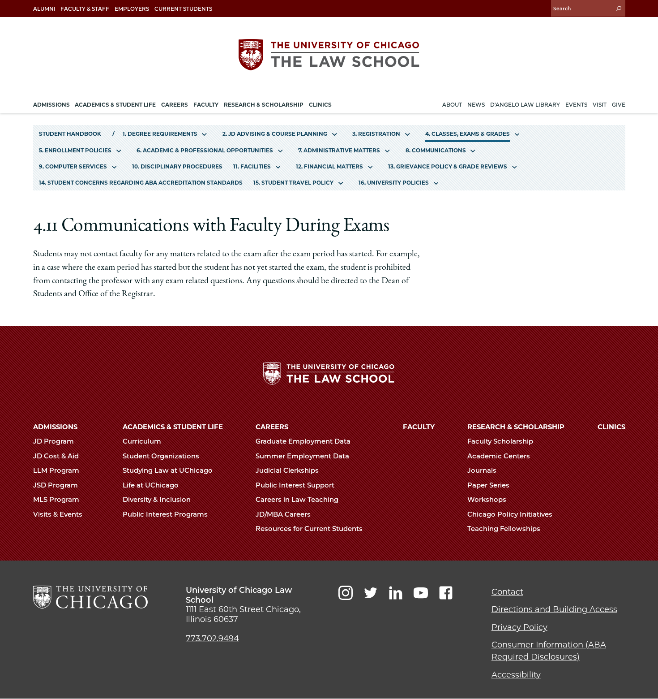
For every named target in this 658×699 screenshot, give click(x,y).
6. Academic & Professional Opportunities (205, 150)
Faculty (419, 427)
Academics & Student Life (173, 427)
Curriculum (143, 441)
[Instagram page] (345, 593)
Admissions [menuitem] (51, 104)
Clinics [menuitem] (320, 104)
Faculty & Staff (84, 8)
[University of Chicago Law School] (90, 597)
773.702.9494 (212, 638)
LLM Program (57, 470)
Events (576, 104)
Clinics (611, 427)
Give (618, 104)
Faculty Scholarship (501, 441)
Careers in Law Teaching (298, 500)
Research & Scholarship (515, 427)
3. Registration (376, 133)
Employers (132, 8)
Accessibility (516, 675)
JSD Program (56, 485)
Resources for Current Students (310, 529)
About (452, 104)
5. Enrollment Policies (75, 150)
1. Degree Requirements (160, 133)
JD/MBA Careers (284, 514)
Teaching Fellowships (504, 529)
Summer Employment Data (303, 456)
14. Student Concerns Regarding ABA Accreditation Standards (141, 182)
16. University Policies (394, 182)
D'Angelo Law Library (525, 104)
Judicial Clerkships (288, 470)
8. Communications (436, 150)
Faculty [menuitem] (205, 104)
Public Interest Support (296, 485)
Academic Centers (499, 456)
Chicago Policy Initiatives (510, 514)
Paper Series (489, 485)
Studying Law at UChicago (168, 470)
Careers (272, 427)
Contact (507, 592)
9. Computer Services (73, 166)
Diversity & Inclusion (157, 500)
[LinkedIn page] (396, 593)
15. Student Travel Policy (293, 182)
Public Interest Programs (166, 514)
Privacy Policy (519, 627)
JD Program (54, 441)
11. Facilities (252, 166)
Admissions (55, 427)
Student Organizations (162, 456)
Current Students (183, 8)
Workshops (487, 500)
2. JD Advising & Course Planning (274, 133)
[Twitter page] (370, 593)
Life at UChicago (151, 485)
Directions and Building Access (554, 609)
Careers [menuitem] (174, 104)
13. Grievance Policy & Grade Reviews (447, 166)
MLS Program (57, 500)
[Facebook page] (446, 593)
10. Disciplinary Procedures (177, 166)
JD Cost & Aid (57, 456)
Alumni (44, 8)
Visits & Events (58, 514)
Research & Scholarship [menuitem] (263, 104)
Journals (482, 470)
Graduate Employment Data (304, 441)
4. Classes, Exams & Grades (467, 133)
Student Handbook (70, 133)
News (476, 104)
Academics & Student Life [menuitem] (115, 104)
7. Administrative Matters (339, 150)
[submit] (618, 8)
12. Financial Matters (329, 166)
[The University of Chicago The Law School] (329, 55)
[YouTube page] (421, 593)
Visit (600, 104)
